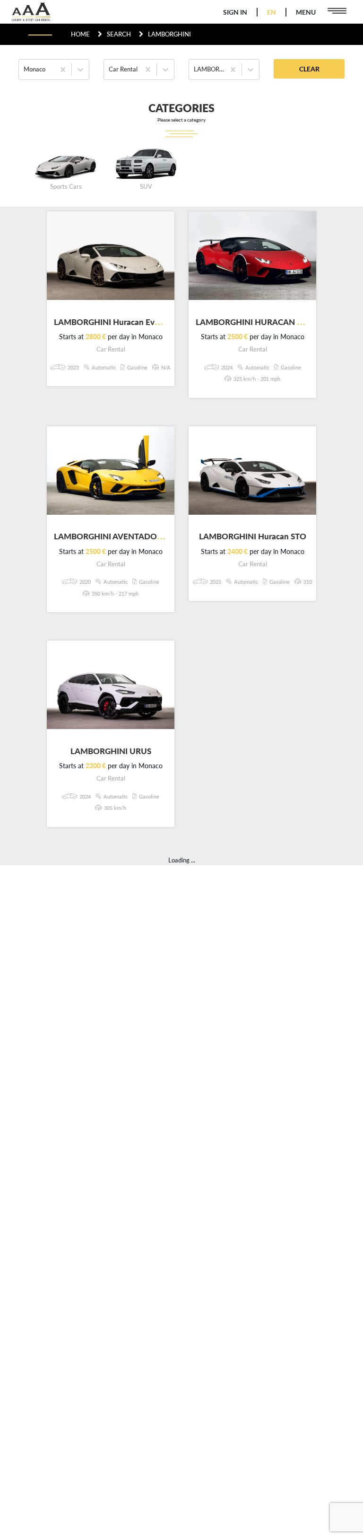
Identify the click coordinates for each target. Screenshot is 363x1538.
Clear (309, 69)
